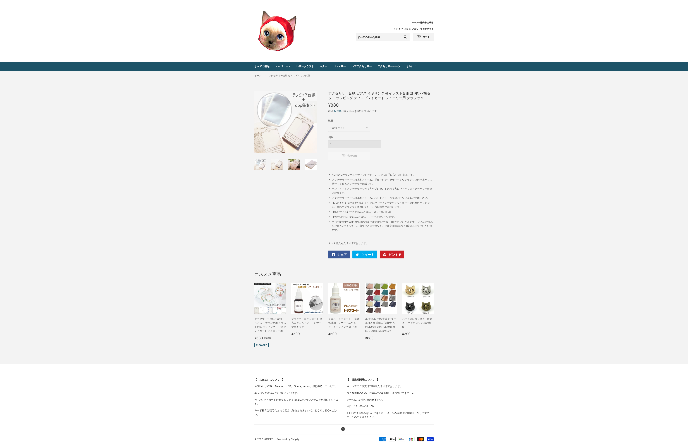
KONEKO (268, 439)
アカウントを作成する (423, 28)
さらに (410, 66)
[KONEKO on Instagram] (343, 429)
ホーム (257, 75)
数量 (330, 120)
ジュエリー (339, 66)
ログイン (398, 28)
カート (426, 36)
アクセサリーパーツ (389, 66)
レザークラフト (305, 66)
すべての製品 (261, 66)
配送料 (337, 111)
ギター (323, 66)
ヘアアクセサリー (362, 66)
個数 (330, 137)
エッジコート (282, 66)
